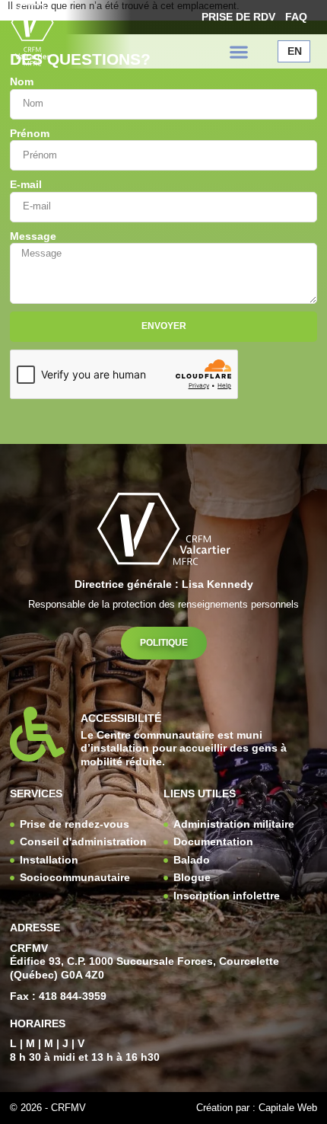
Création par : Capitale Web (256, 1107)
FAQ (296, 17)
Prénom (29, 133)
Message (33, 236)
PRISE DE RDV (238, 17)
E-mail (26, 184)
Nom (21, 82)
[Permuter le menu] (239, 52)
